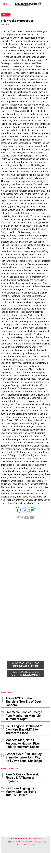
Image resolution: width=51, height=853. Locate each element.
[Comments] (32, 510)
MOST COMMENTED (9, 768)
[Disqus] (25, 556)
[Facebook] (18, 510)
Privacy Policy (39, 842)
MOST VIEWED (7, 692)
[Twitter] (25, 510)
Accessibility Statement (25, 844)
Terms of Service (27, 842)
